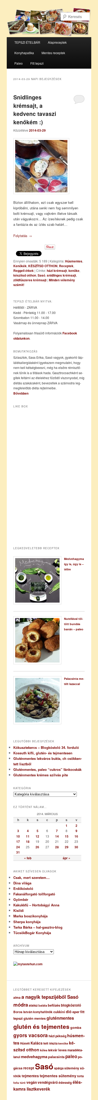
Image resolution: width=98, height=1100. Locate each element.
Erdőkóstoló (23, 888)
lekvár (52, 1050)
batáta (42, 1005)
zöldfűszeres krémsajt (30, 280)
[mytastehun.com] (28, 964)
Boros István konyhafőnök (33, 1012)
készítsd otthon (24, 275)
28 (57, 847)
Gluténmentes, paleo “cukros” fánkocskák (47, 769)
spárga (59, 1068)
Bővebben (20, 393)
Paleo (18, 63)
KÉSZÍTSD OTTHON (42, 265)
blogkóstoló (71, 1005)
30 (76, 847)
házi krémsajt (57, 270)
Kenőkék (20, 265)
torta (80, 1076)
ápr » (66, 858)
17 (18, 841)
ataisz (33, 1005)
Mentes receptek (53, 52)
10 (18, 836)
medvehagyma (34, 1056)
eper (75, 1011)
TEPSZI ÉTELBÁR (27, 42)
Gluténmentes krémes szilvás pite (40, 774)
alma (17, 997)
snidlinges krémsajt (61, 275)
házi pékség (57, 1036)
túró (23, 1083)
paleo (71, 1056)
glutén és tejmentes (41, 1026)
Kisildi (18, 910)
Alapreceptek (57, 42)
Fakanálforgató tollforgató (34, 893)
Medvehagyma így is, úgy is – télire (74, 564)
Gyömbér (20, 899)
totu (16, 1083)
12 (37, 836)
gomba (75, 1027)
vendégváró (48, 1082)
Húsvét (25, 1043)
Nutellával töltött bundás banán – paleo (73, 624)
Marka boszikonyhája (30, 915)
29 (66, 847)
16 (76, 836)
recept (28, 1067)
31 (18, 852)
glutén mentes (35, 1018)
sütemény (71, 1068)
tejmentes (30, 1075)
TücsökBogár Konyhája (32, 932)
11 (28, 836)
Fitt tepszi (37, 63)
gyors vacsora (30, 1035)
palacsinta (56, 1056)
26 (37, 847)
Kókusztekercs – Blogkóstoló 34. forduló (46, 747)
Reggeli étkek (23, 270)
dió (69, 1011)
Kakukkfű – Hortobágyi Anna (36, 904)
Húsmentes (73, 261)
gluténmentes (60, 1018)
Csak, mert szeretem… (31, 877)
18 (28, 841)
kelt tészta (50, 1043)
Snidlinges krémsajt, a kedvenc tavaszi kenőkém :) (34, 109)
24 (18, 847)
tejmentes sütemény (58, 1075)
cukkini (59, 1011)
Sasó (41, 275)
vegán (31, 1082)
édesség (65, 1082)
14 (57, 836)
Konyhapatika (24, 52)
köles (43, 1050)
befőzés (54, 1005)
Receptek (66, 265)
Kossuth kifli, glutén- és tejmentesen (42, 752)
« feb (27, 858)
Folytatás (22, 235)
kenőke (73, 270)
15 (66, 836)
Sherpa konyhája (27, 921)
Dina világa (22, 882)
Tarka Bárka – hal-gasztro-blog (37, 927)
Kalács (37, 1043)
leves (62, 1050)
